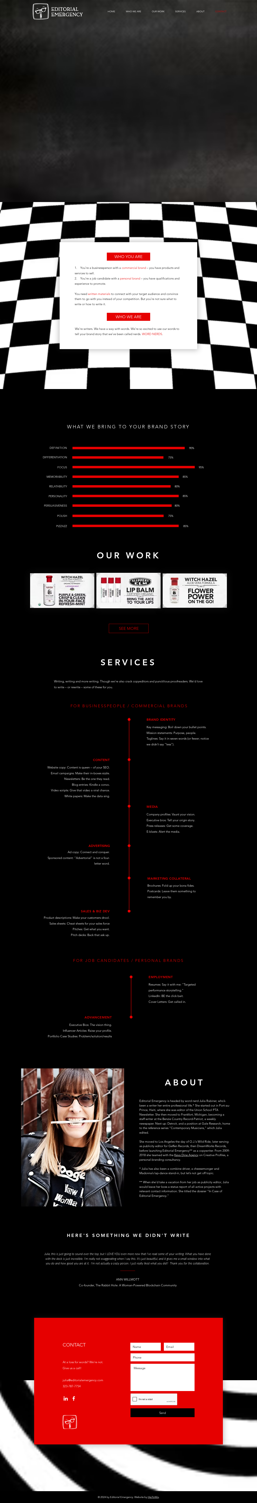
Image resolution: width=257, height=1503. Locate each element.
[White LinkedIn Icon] (66, 1398)
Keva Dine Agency (186, 1155)
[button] (128, 257)
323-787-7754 (72, 1386)
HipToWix (153, 1497)
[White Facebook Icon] (74, 1398)
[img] (62, 590)
